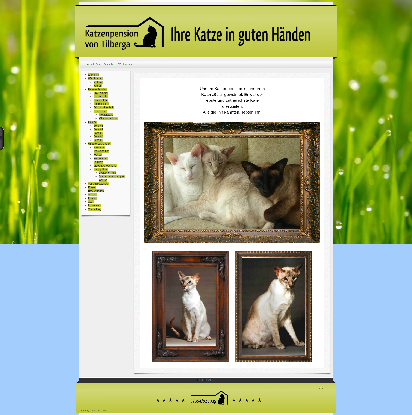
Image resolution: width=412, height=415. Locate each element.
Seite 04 (98, 136)
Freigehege (100, 111)
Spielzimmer (101, 93)
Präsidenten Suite (104, 107)
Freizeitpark (106, 114)
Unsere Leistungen (99, 143)
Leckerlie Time (107, 172)
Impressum (94, 205)
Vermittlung (94, 209)
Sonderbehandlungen (112, 176)
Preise (92, 187)
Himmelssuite (101, 103)
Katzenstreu (101, 158)
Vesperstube (101, 96)
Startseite (93, 74)
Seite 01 (98, 125)
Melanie (98, 82)
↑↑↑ (320, 387)
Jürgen (98, 85)
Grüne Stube (101, 100)
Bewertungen (96, 190)
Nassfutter (99, 147)
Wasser (98, 154)
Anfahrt (92, 194)
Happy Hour (101, 169)
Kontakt (92, 198)
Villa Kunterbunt (108, 118)
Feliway (98, 162)
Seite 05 (98, 140)
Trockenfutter (101, 151)
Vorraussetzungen (98, 183)
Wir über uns (95, 78)
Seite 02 (98, 129)
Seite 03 (98, 133)
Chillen (103, 180)
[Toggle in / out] (2, 138)
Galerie (92, 122)
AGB (91, 201)
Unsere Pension (97, 89)
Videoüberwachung (105, 165)
